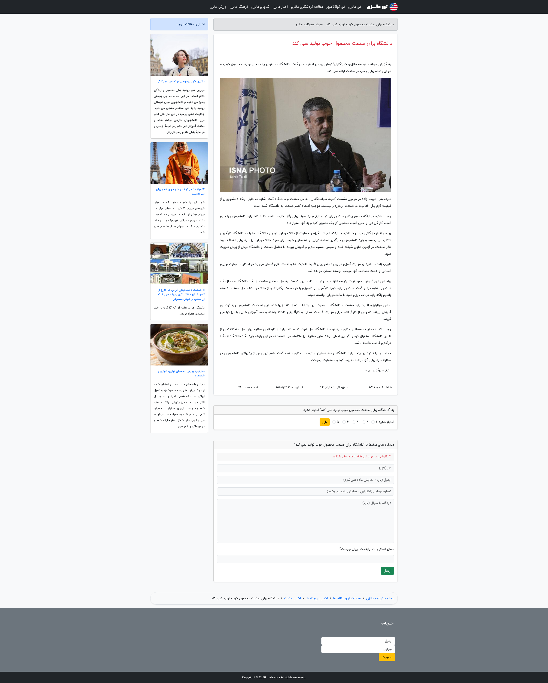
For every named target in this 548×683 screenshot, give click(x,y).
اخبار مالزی (280, 6)
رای (324, 422)
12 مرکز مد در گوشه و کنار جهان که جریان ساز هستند (180, 191)
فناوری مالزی (260, 6)
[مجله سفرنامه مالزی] (382, 7)
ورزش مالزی (218, 6)
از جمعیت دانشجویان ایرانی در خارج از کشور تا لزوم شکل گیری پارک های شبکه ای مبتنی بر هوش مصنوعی (181, 294)
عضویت (386, 657)
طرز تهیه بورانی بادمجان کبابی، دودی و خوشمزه (181, 373)
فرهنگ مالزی (239, 6)
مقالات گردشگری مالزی (307, 6)
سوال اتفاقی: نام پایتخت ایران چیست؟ (366, 549)
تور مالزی (354, 6)
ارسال (387, 570)
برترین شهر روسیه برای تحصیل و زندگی (181, 81)
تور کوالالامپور (336, 6)
